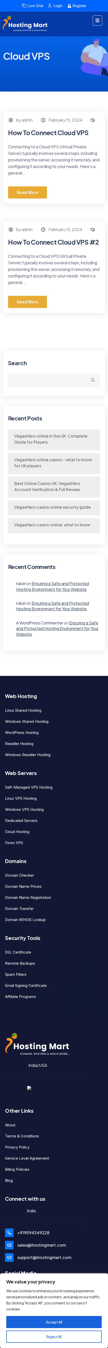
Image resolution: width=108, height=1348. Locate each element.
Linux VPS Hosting (21, 798)
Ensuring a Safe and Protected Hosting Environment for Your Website (52, 586)
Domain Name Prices (23, 886)
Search (17, 363)
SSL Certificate (18, 952)
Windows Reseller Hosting (27, 754)
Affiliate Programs (20, 996)
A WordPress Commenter (39, 622)
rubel (20, 583)
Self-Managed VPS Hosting (28, 787)
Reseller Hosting (19, 743)
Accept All (54, 1322)
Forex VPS (14, 842)
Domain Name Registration (28, 897)
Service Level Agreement (27, 1158)
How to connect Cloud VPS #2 (53, 242)
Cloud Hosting (17, 831)
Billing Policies (17, 1169)
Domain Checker (19, 875)
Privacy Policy (17, 1147)
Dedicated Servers (21, 820)
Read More (27, 192)
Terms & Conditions (22, 1136)
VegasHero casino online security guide (52, 507)
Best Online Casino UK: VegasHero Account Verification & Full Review (47, 486)
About (10, 1125)
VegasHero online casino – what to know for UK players (53, 462)
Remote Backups (20, 963)
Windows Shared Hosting (26, 721)
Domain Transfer (19, 908)
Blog (9, 1180)
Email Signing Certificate (26, 985)
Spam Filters (15, 974)
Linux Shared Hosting (23, 710)
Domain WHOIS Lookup (25, 919)
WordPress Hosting (22, 732)
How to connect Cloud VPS (48, 133)
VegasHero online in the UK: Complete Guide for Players (50, 439)
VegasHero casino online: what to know (52, 524)
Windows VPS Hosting (24, 809)
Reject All (54, 1336)
